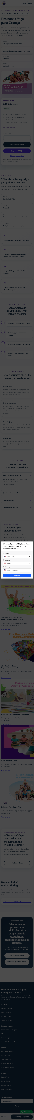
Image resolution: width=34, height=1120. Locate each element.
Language (7, 560)
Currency (7, 567)
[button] (17, 556)
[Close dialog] (31, 543)
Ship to (7, 553)
